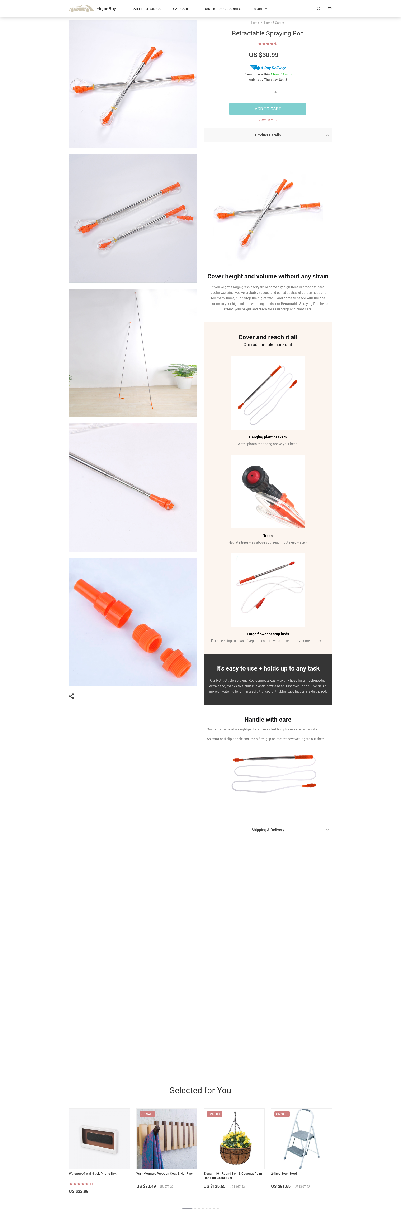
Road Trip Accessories (221, 8)
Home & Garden (274, 23)
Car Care (181, 8)
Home (255, 23)
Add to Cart (268, 109)
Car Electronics (146, 8)
